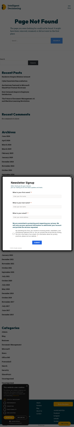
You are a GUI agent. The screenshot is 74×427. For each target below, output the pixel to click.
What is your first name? (21, 192)
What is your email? (20, 213)
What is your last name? (21, 203)
